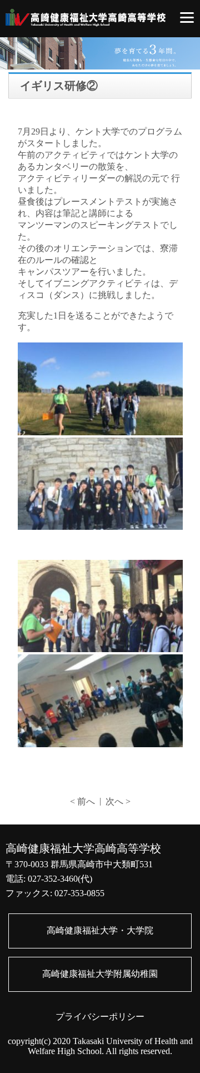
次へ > (118, 801)
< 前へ (82, 801)
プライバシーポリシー (100, 1016)
